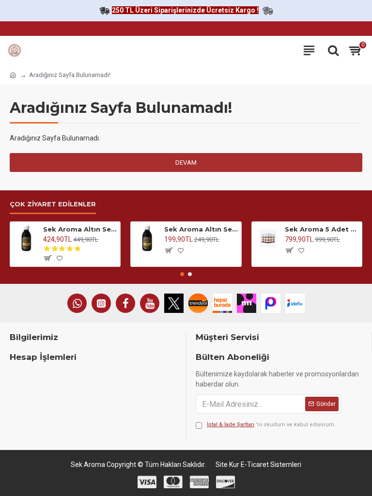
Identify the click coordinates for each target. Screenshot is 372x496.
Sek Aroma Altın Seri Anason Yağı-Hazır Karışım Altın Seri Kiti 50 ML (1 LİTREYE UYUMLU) (201, 229)
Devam (186, 162)
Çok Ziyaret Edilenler (53, 204)
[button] (182, 274)
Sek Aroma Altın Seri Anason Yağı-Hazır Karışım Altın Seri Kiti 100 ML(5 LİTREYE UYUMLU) (80, 229)
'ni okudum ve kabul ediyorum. (271, 424)
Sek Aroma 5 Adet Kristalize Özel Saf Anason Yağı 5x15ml (321, 229)
